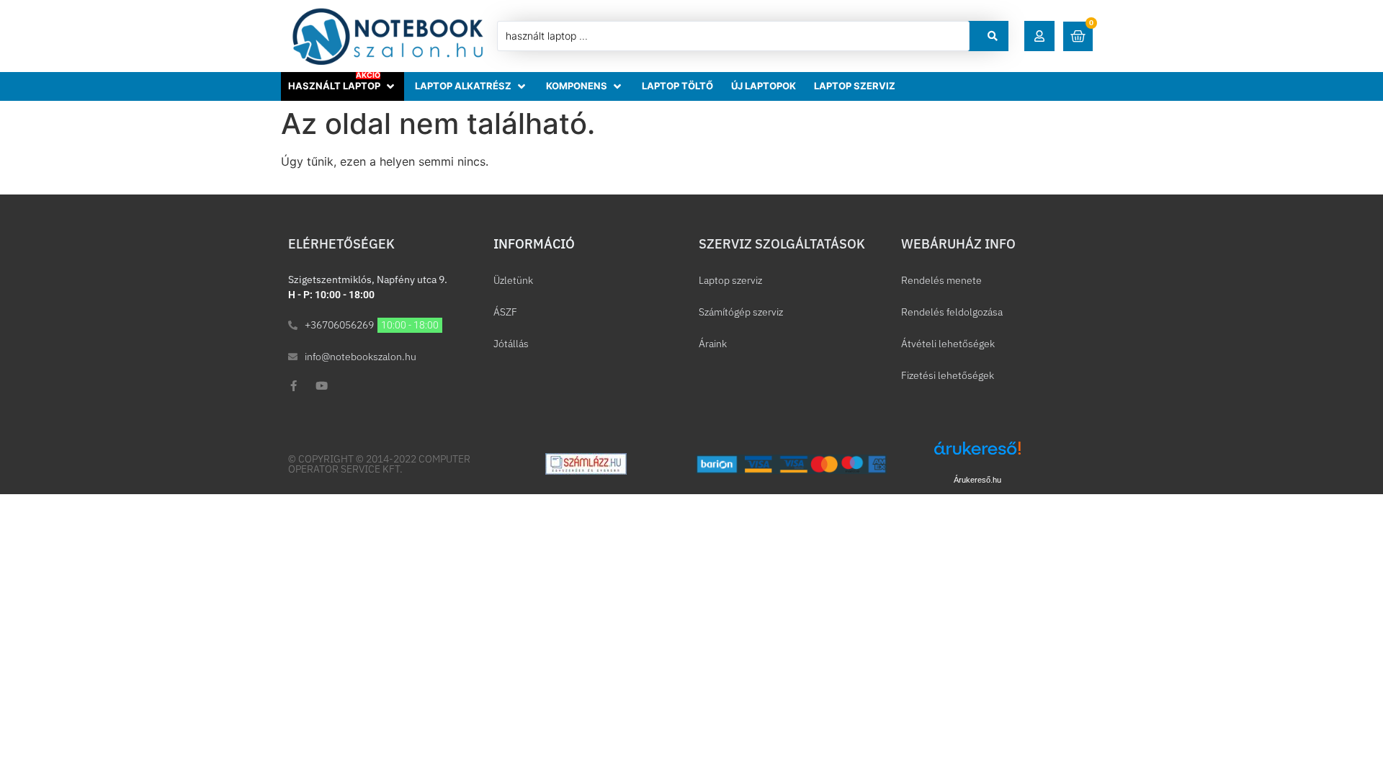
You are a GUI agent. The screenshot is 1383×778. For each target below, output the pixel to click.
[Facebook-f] (293, 385)
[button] (1039, 36)
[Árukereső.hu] (977, 456)
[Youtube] (321, 385)
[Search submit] (992, 36)
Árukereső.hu (977, 479)
